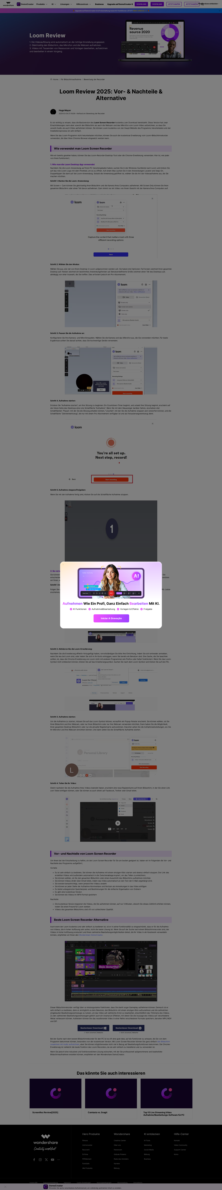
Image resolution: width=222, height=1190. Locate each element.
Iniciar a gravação (111, 618)
